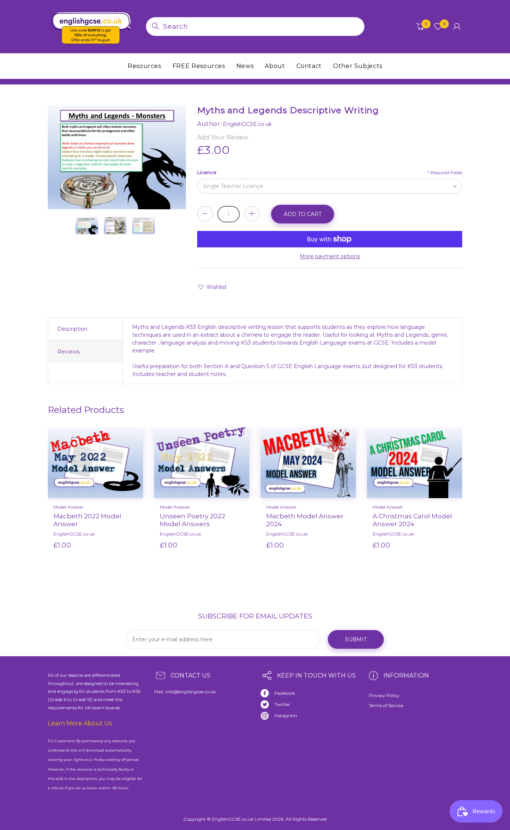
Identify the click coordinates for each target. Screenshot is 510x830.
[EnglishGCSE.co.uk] (91, 26)
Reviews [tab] (68, 351)
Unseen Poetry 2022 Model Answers (192, 519)
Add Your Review (222, 137)
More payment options (330, 256)
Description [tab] (72, 328)
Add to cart (302, 214)
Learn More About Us (80, 723)
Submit (356, 639)
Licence (207, 172)
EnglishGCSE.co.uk (74, 534)
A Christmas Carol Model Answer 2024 (412, 519)
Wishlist (216, 287)
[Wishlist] (116, 557)
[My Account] (456, 27)
